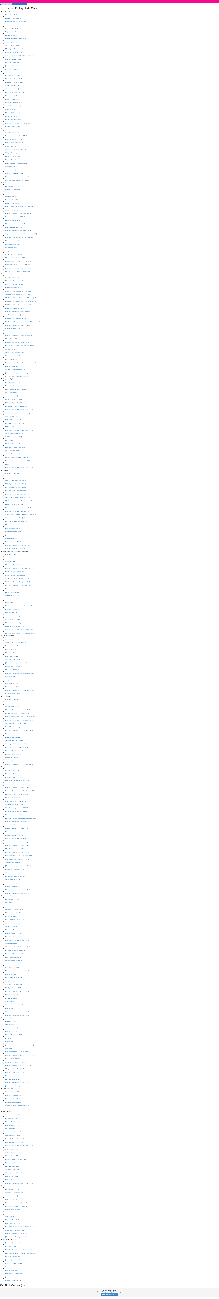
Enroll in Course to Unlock (109, 1294)
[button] (6, 4)
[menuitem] (0, 2)
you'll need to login (116, 1292)
